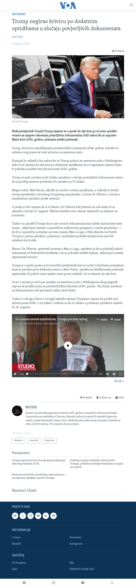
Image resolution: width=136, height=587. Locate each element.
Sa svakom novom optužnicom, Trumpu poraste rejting (51, 319)
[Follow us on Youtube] (38, 516)
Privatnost (75, 537)
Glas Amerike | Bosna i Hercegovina (38, 323)
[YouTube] (83, 583)
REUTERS (17, 37)
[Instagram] (53, 583)
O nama (16, 537)
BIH (71, 563)
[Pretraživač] (112, 583)
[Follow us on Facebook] (15, 516)
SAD (14, 569)
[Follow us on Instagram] (30, 516)
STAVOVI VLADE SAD (81, 569)
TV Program (19, 563)
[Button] (118, 51)
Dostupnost (75, 544)
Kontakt (16, 544)
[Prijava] (53, 516)
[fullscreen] (120, 374)
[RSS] (46, 516)
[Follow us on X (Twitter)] (23, 516)
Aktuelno (19, 14)
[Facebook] (24, 583)
